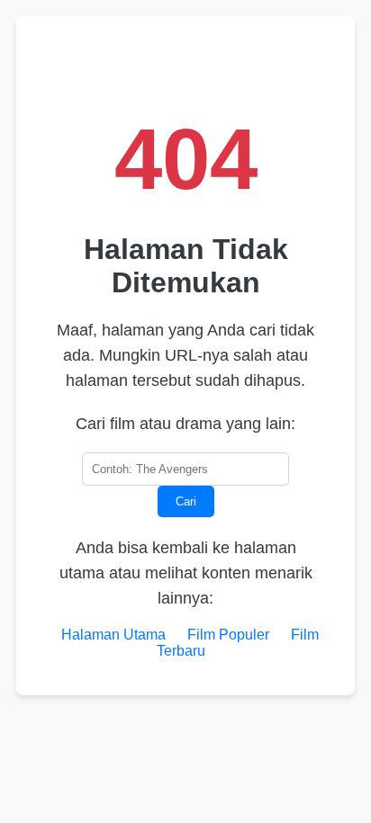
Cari (186, 501)
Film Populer (228, 634)
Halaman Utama (113, 634)
